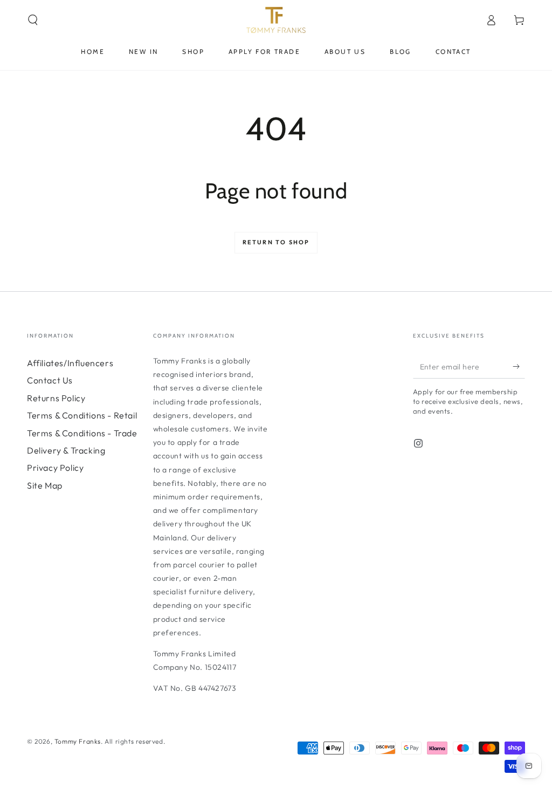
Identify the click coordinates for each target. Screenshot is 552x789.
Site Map (45, 485)
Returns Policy (56, 398)
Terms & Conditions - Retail (82, 415)
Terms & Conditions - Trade (82, 433)
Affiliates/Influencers (70, 363)
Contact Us (50, 380)
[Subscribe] (519, 366)
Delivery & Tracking (66, 450)
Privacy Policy (55, 467)
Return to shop (276, 242)
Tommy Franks (77, 741)
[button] (33, 20)
